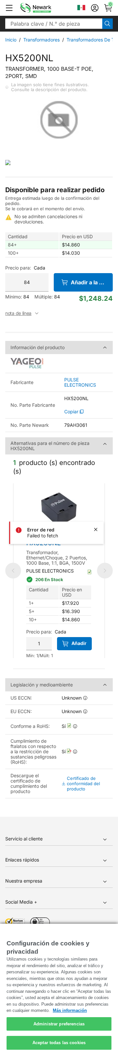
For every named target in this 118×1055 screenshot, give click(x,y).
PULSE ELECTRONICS (80, 382)
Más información (70, 1010)
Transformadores (41, 39)
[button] (9, 8)
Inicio (10, 39)
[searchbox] (53, 23)
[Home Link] (45, 8)
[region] (59, 989)
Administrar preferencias (59, 1023)
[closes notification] (96, 529)
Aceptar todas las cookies (59, 1042)
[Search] (107, 23)
